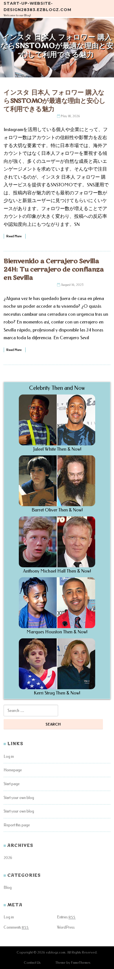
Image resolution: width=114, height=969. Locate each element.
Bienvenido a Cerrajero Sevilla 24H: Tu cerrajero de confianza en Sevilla (54, 269)
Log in (9, 756)
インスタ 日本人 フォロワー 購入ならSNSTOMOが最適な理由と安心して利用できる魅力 (54, 100)
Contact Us (32, 962)
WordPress (66, 927)
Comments (16, 927)
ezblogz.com (55, 952)
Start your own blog (19, 797)
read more (14, 236)
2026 (8, 857)
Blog (8, 887)
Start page (12, 784)
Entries (66, 917)
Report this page (17, 825)
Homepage (13, 770)
